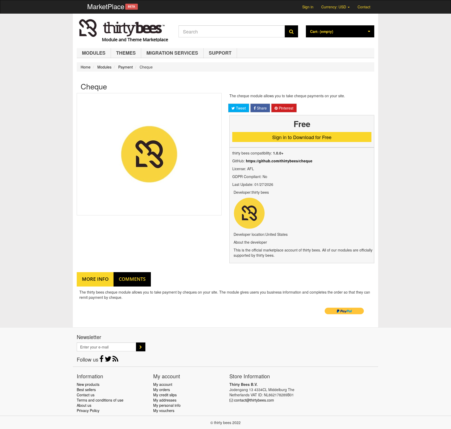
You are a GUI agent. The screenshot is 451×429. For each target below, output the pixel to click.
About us (84, 405)
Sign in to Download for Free (301, 137)
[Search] (291, 31)
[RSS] (115, 360)
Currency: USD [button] (334, 6)
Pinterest (285, 108)
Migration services (172, 52)
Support (220, 52)
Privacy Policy (88, 410)
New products (88, 384)
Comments (132, 279)
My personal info (167, 405)
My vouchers (163, 410)
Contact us (85, 394)
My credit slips (165, 394)
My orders (161, 389)
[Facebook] (102, 360)
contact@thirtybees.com (254, 400)
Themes (126, 52)
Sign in (307, 6)
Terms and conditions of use (100, 400)
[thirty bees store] (124, 30)
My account (162, 384)
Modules (93, 52)
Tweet (240, 108)
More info (95, 279)
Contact (364, 6)
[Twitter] (108, 360)
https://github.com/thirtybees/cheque (279, 160)
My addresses (164, 400)
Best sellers (86, 389)
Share (261, 108)
